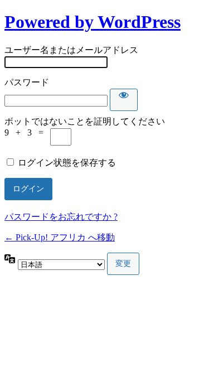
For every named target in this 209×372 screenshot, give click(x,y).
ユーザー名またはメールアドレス (71, 50)
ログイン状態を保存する (67, 162)
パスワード (26, 82)
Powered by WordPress (92, 22)
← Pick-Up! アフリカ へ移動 (59, 237)
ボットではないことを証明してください (84, 121)
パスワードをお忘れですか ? (61, 216)
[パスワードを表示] (124, 100)
